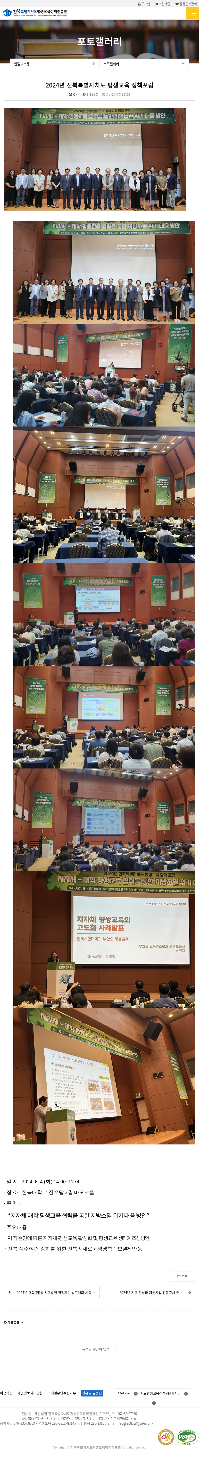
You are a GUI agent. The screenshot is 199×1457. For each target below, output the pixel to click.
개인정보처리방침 (30, 1392)
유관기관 (125, 1393)
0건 (75, 94)
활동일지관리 (188, 3)
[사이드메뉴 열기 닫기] (192, 13)
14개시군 (174, 1393)
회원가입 (164, 3)
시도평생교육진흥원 (152, 1393)
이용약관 (6, 1392)
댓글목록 (13, 1322)
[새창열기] (95, 159)
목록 (184, 1276)
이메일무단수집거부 (62, 1392)
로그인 (145, 3)
